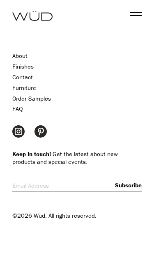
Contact (22, 77)
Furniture (24, 88)
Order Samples (31, 98)
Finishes (23, 66)
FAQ (17, 109)
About (20, 56)
